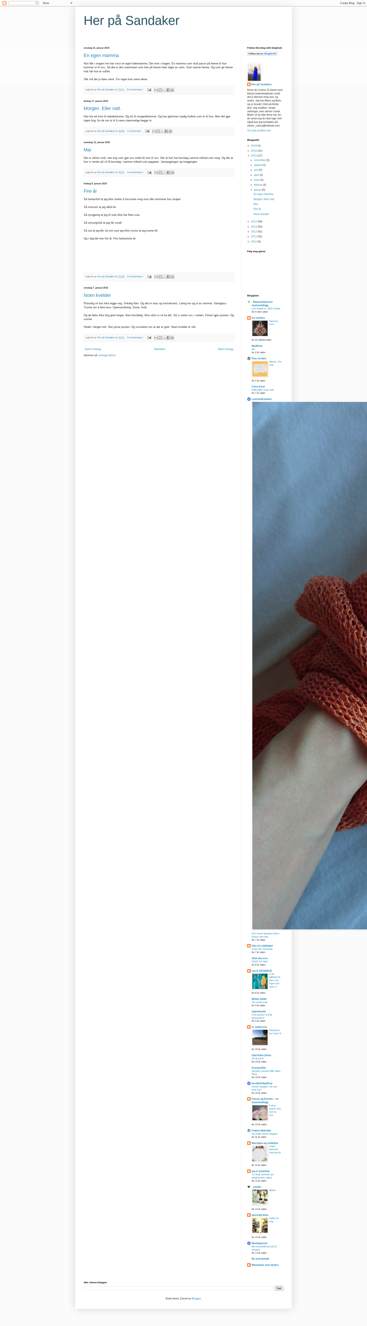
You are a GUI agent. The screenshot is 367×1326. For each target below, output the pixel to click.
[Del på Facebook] (168, 90)
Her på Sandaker (131, 20)
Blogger (196, 1298)
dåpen (272, 1190)
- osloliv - (257, 1186)
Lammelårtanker (262, 399)
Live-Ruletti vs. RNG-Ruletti (266, 308)
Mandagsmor (260, 1243)
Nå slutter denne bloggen (264, 1134)
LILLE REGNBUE (262, 970)
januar (258, 189)
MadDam (257, 345)
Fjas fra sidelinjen (262, 945)
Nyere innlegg (93, 349)
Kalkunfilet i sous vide (263, 389)
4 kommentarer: (135, 172)
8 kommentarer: (135, 89)
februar (258, 184)
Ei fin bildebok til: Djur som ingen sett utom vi (275, 980)
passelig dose (260, 1215)
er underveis (259, 1027)
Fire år (90, 191)
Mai (87, 149)
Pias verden (259, 358)
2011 (254, 236)
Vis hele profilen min (259, 130)
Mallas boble (259, 998)
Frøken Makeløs (261, 1130)
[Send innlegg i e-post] (149, 89)
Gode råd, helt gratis (262, 949)
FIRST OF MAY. (260, 961)
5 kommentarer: (135, 276)
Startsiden (159, 349)
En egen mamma (101, 55)
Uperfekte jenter (261, 1055)
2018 (254, 145)
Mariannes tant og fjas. (265, 1264)
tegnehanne (259, 1011)
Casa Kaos (258, 386)
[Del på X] (164, 90)
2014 (254, 221)
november (260, 160)
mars (257, 179)
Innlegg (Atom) (107, 355)
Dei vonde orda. (260, 1002)
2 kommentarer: (135, 337)
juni (256, 169)
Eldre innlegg (225, 349)
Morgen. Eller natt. (102, 108)
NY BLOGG (258, 1058)
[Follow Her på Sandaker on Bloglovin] (262, 54)
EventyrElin (259, 1067)
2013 (254, 226)
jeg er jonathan (261, 1171)
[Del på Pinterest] (172, 90)
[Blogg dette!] (160, 90)
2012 (254, 231)
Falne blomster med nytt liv (275, 1149)
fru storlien (258, 317)
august (258, 165)
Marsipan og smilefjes (265, 1143)
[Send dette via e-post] (156, 90)
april (257, 175)
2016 (254, 150)
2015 (254, 155)
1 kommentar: (134, 131)
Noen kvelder (97, 295)
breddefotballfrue (262, 1083)
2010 (254, 241)
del (253, 349)
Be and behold (260, 1258)
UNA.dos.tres (260, 958)
